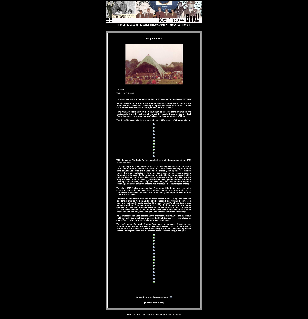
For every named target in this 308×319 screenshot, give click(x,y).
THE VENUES (144, 25)
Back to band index (154, 303)
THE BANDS (131, 25)
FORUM (186, 25)
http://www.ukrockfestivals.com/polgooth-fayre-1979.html (159, 116)
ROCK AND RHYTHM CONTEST (167, 25)
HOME (121, 25)
